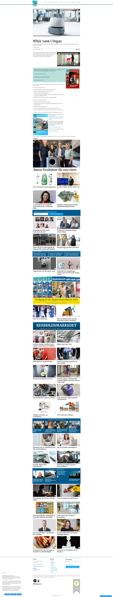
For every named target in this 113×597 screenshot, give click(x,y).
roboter (68, 136)
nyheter (37, 136)
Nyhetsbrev (73, 2)
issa (59, 136)
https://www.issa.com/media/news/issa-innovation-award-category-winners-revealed (56, 118)
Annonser (65, 2)
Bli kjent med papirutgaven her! (40, 73)
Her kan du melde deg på (38, 80)
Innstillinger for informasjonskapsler (106, 596)
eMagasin (77, 2)
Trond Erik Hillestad (36, 569)
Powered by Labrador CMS (56, 595)
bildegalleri (63, 136)
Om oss (69, 2)
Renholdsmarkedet (55, 2)
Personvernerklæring (54, 570)
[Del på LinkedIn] (78, 49)
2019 (34, 136)
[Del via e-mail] (79, 49)
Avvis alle (19, 594)
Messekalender (53, 567)
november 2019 (50, 136)
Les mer (53, 577)
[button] (34, 425)
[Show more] (56, 82)
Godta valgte (13, 594)
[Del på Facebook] (76, 49)
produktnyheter (43, 136)
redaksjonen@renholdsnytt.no (38, 566)
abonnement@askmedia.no (38, 564)
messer (56, 136)
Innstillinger (7, 594)
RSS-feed (52, 572)
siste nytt (73, 136)
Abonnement (61, 2)
